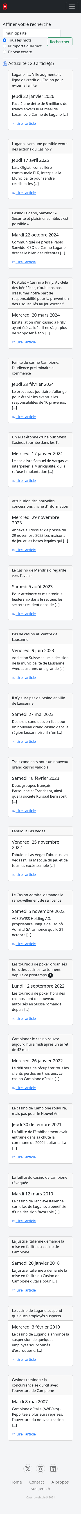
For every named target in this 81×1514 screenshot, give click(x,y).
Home (16, 1482)
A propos (60, 1482)
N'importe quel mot (25, 46)
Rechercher (60, 41)
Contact (36, 1482)
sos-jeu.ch (40, 1488)
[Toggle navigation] (72, 6)
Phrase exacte (20, 51)
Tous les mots (20, 40)
